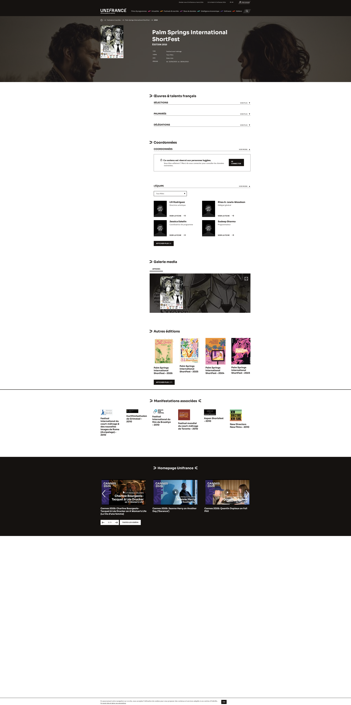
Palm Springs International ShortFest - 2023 (240, 370)
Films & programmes (139, 11)
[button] (246, 279)
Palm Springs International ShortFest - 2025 (189, 369)
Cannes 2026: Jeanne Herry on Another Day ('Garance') (123, 510)
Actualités (155, 11)
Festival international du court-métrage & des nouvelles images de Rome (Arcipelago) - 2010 (110, 426)
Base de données (190, 11)
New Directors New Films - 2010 (239, 425)
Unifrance (227, 11)
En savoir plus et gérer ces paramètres (113, 703)
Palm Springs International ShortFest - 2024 (214, 370)
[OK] (224, 702)
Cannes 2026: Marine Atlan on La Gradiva (227, 508)
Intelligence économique (210, 11)
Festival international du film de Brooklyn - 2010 (161, 420)
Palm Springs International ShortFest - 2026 (163, 370)
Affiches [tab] (156, 269)
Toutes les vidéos (130, 522)
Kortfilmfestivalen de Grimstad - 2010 (136, 419)
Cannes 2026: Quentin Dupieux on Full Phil (173, 510)
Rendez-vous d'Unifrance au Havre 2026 (191, 2)
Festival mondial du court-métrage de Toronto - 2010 (188, 426)
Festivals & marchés (171, 11)
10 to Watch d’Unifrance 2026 (216, 2)
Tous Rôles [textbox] (160, 194)
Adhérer (239, 11)
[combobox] (170, 193)
